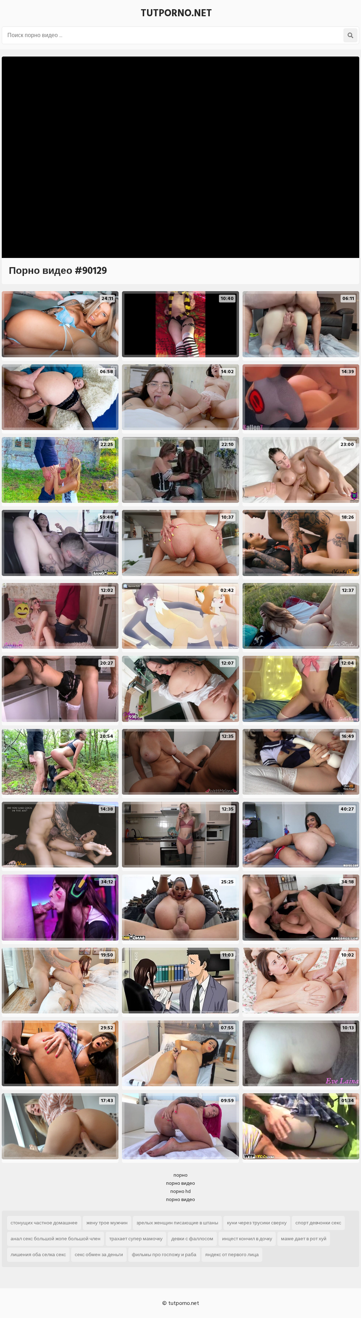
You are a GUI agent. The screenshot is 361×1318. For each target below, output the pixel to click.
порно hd (180, 1191)
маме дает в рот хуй (303, 1239)
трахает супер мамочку (136, 1239)
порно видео (180, 1183)
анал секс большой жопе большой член (55, 1239)
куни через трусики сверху (257, 1223)
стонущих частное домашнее (44, 1223)
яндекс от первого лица (232, 1255)
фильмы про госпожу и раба (164, 1255)
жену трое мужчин (107, 1223)
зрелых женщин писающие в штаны (177, 1223)
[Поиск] (350, 35)
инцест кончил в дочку (247, 1239)
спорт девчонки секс (318, 1223)
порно (180, 1175)
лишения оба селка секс (38, 1255)
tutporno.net (176, 13)
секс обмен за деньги (99, 1255)
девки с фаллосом (192, 1239)
